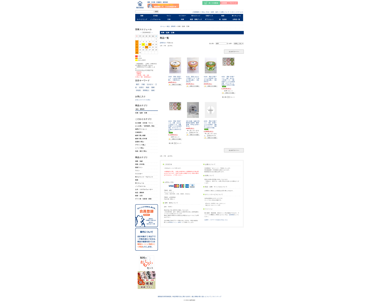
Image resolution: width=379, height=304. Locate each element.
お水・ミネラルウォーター (144, 189)
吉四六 (141, 87)
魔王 (137, 84)
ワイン (169, 15)
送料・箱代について (171, 203)
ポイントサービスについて (214, 194)
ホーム (162, 26)
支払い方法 (205, 12)
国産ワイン (139, 167)
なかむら (150, 84)
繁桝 (153, 87)
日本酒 (155, 15)
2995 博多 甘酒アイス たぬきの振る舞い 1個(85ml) (175, 78)
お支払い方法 (169, 182)
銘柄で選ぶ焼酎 (140, 135)
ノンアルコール (155, 19)
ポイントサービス (237, 12)
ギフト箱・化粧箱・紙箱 (143, 199)
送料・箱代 (214, 12)
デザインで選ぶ (140, 145)
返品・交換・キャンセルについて (216, 187)
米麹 (182, 19)
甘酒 (168, 19)
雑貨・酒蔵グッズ (196, 19)
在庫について (224, 12)
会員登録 (231, 214)
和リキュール (236, 15)
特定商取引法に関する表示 (181, 296)
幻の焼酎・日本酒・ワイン (144, 123)
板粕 (153, 90)
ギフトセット (209, 19)
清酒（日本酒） (140, 164)
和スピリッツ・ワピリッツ (144, 177)
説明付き (163, 42)
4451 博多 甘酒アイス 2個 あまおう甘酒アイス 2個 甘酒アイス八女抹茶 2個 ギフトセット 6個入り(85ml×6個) (229, 81)
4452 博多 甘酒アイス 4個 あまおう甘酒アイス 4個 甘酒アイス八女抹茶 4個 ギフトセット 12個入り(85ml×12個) (175, 126)
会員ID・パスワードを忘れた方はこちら (216, 220)
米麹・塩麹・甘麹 (141, 113)
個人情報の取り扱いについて (201, 296)
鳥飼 (147, 87)
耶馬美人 (146, 90)
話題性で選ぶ (139, 141)
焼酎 (141, 15)
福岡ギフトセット (141, 129)
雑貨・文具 (139, 195)
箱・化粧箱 (223, 19)
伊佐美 (138, 90)
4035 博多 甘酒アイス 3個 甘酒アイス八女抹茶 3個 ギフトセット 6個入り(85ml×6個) (211, 124)
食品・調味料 (140, 109)
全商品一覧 (236, 19)
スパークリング (142, 19)
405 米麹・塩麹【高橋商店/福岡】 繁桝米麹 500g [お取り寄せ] (193, 123)
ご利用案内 (195, 12)
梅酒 (222, 15)
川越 (143, 84)
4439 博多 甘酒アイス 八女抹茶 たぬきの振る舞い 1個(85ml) (210, 79)
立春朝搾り (139, 132)
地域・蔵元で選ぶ (141, 151)
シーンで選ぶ (139, 148)
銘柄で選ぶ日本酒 (141, 138)
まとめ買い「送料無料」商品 (144, 126)
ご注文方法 (168, 164)
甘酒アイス (209, 15)
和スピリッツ (195, 15)
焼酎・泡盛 (139, 161)
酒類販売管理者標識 (164, 296)
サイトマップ (216, 296)
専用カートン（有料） (175, 222)
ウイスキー (182, 15)
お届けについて (210, 164)
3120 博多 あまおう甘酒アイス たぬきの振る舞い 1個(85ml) (192, 79)
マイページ (208, 209)
